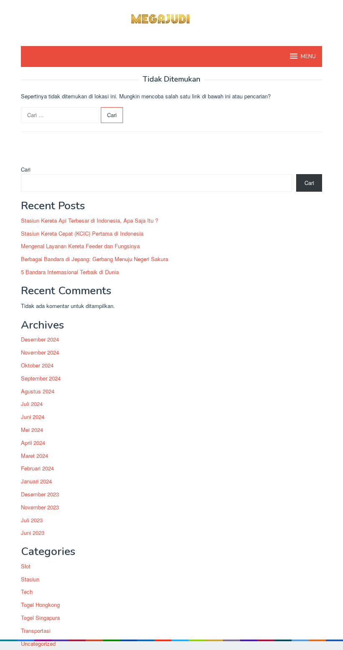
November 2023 (40, 507)
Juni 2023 (32, 533)
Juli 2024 (32, 404)
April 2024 (33, 443)
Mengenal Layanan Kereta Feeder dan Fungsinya (80, 246)
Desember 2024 (40, 339)
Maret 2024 (34, 456)
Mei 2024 (32, 430)
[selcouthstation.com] (171, 18)
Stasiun (30, 579)
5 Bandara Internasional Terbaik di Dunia (70, 272)
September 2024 (41, 378)
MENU (308, 56)
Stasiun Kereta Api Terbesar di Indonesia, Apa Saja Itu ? (89, 220)
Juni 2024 (32, 417)
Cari (26, 169)
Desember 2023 (40, 494)
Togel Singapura (40, 618)
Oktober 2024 (37, 365)
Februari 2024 (37, 468)
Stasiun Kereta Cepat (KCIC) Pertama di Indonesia (82, 233)
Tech (27, 592)
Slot (26, 566)
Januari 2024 (36, 481)
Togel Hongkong (40, 605)
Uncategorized (38, 643)
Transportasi (36, 631)
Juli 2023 (32, 520)
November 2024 (40, 352)
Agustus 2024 (37, 391)
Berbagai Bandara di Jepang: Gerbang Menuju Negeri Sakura (94, 259)
